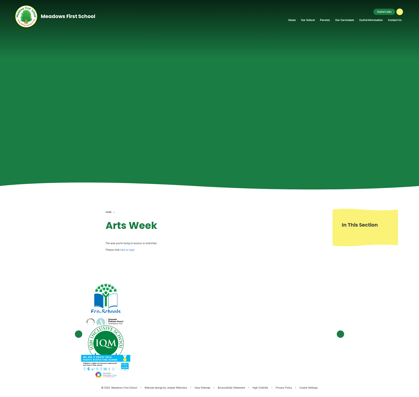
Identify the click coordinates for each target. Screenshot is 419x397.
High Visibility (260, 387)
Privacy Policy (284, 387)
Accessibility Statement (231, 387)
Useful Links (384, 11)
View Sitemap (202, 387)
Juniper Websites (176, 387)
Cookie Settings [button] (308, 387)
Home (108, 212)
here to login (127, 249)
